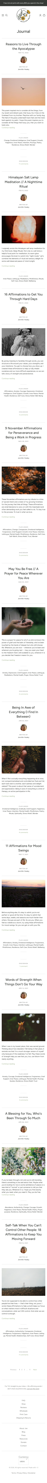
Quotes (12, 1081)
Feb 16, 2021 (23, 1243)
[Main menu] (3, 15)
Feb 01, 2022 (23, 303)
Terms (14, 1473)
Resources (23, 1439)
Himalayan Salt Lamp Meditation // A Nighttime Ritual (23, 181)
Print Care (23, 1414)
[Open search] (6, 15)
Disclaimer (31, 1473)
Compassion (22, 530)
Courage (23, 391)
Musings (33, 143)
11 (29, 1370)
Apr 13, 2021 (23, 988)
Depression (31, 391)
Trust (29, 536)
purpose (7, 1212)
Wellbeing (32, 281)
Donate (23, 1442)
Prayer (26, 675)
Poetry (39, 143)
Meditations (24, 279)
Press (23, 1435)
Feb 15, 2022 (23, 190)
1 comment (23, 966)
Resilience (15, 145)
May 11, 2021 (23, 854)
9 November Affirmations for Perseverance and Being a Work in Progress (23, 432)
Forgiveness (6, 532)
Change (7, 140)
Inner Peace (18, 143)
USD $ (22, 1462)
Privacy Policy (22, 1473)
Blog (23, 1432)
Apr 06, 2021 (23, 1122)
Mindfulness (33, 279)
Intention (26, 143)
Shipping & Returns (23, 1418)
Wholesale (23, 1411)
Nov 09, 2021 (23, 441)
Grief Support (32, 140)
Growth (40, 140)
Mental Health (15, 534)
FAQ (23, 1400)
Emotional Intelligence (18, 140)
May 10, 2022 (23, 53)
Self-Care (14, 281)
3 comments (23, 1100)
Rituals (41, 279)
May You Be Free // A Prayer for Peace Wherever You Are (23, 573)
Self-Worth (13, 536)
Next (35, 1370)
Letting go (16, 279)
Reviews (23, 1407)
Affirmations (8, 391)
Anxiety (16, 391)
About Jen (23, 1428)
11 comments (23, 164)
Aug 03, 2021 (23, 582)
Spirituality (18, 813)
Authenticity (18, 1207)
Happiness (9, 143)
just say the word (33, 1389)
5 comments (23, 415)
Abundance (9, 1207)
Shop (24, 1404)
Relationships (21, 1336)
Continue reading (8, 128)
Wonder (32, 145)
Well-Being (39, 396)
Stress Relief (24, 145)
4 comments (23, 694)
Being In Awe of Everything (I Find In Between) (23, 711)
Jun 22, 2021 (23, 721)
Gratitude (22, 809)
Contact (23, 1446)
